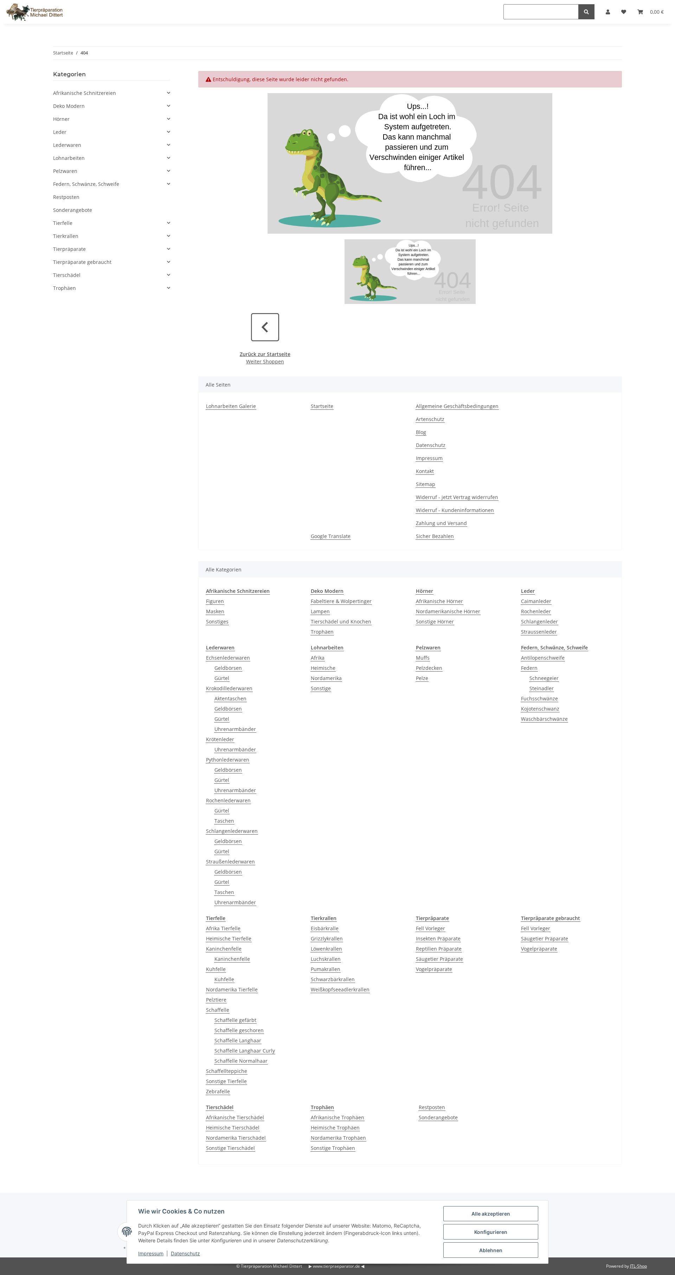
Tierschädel (67, 275)
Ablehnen (490, 1250)
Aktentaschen (230, 698)
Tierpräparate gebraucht (82, 262)
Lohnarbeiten (69, 158)
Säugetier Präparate (439, 959)
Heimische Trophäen (335, 1127)
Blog (421, 432)
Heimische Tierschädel (232, 1127)
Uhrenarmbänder (235, 729)
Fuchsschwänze (539, 698)
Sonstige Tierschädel (230, 1148)
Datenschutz (430, 445)
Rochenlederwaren (228, 800)
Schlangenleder (539, 621)
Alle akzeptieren (490, 1214)
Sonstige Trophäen (333, 1148)
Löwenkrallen (326, 948)
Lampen (320, 611)
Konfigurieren (490, 1232)
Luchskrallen (326, 959)
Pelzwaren (65, 171)
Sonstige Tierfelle (226, 1081)
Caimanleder (536, 601)
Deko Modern (69, 106)
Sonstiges (217, 621)
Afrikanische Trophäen (337, 1117)
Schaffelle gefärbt (235, 1020)
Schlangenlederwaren (232, 831)
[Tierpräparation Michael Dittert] (34, 12)
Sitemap (425, 484)
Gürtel (221, 678)
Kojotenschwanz (540, 708)
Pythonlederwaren (227, 759)
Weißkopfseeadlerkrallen (340, 989)
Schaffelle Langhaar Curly (244, 1050)
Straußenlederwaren (230, 861)
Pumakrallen (325, 969)
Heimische (323, 668)
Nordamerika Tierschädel (236, 1137)
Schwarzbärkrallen (333, 979)
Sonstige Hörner (435, 621)
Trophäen (322, 631)
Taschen (224, 820)
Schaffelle (217, 1010)
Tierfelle (62, 223)
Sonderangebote (438, 1117)
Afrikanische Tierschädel (235, 1117)
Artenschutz (430, 419)
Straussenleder (539, 631)
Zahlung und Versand (441, 523)
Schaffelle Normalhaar (241, 1060)
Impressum (429, 458)
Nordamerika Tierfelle (232, 989)
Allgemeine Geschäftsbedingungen (457, 406)
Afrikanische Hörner (439, 601)
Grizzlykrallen (327, 938)
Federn (529, 668)
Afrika (317, 657)
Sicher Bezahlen (435, 536)
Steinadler (541, 688)
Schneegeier (544, 678)
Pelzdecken (429, 668)
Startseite (322, 406)
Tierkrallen (65, 236)
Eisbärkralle (325, 928)
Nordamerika (326, 678)
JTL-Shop (638, 1266)
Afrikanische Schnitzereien (84, 93)
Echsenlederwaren (228, 657)
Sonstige (321, 688)
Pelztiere (216, 999)
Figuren (215, 601)
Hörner (61, 119)
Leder (59, 132)
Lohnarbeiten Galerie (231, 406)
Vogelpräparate (434, 969)
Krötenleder (220, 739)
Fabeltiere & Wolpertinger (341, 601)
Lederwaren (67, 145)
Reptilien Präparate (439, 948)
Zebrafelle (218, 1091)
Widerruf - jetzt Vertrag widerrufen (457, 497)
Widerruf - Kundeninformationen (455, 510)
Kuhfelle (216, 969)
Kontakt (425, 471)
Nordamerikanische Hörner (448, 611)
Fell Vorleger (430, 928)
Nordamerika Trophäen (338, 1137)
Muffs (423, 657)
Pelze (422, 678)
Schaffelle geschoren (239, 1030)
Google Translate (331, 536)
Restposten (432, 1107)
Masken (215, 611)
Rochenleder (536, 611)
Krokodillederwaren (229, 688)
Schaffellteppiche (226, 1071)
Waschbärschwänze (544, 719)
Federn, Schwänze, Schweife (86, 184)
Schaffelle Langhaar (237, 1040)
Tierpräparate (69, 249)
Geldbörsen (228, 668)
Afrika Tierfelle (223, 928)
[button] (111, 92)
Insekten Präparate (438, 938)
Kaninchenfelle (224, 948)
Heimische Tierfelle (228, 938)
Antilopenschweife (543, 657)
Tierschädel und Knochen (341, 621)
